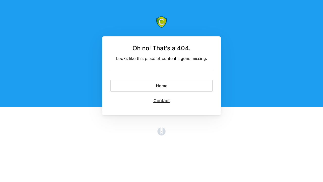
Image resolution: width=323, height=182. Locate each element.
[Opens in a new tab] (161, 133)
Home (161, 85)
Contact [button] (161, 100)
